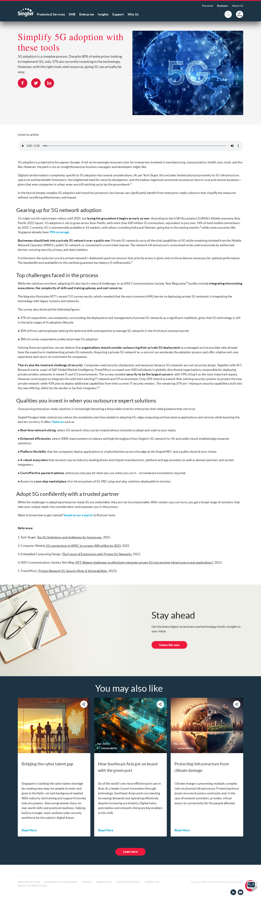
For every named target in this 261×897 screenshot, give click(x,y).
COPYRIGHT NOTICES (128, 882)
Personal (207, 5)
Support (118, 14)
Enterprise (86, 14)
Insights (103, 14)
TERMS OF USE (104, 882)
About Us (237, 5)
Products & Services (51, 14)
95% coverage (59, 232)
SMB (72, 14)
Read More (29, 830)
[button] (255, 891)
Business (222, 5)
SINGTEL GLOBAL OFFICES (32, 885)
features (58, 421)
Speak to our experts (78, 515)
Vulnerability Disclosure (60, 882)
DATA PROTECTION (29, 882)
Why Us (133, 14)
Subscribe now (169, 645)
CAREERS (86, 882)
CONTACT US (152, 882)
